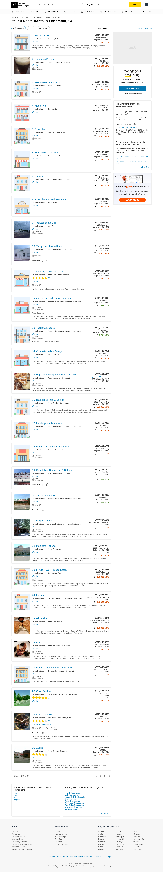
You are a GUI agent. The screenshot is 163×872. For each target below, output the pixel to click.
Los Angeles (120, 844)
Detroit (118, 831)
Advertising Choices (19, 842)
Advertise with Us (18, 837)
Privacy (52, 857)
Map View (20, 28)
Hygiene (17, 800)
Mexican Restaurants (55, 302)
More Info (51, 724)
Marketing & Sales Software (22, 849)
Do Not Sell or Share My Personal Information (74, 857)
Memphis (119, 849)
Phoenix (136, 847)
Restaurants (38, 17)
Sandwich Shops (59, 132)
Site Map (58, 839)
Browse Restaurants (62, 844)
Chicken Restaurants (61, 403)
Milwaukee (137, 834)
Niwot (16, 795)
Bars (49, 226)
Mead (16, 797)
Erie (15, 793)
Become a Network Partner (21, 844)
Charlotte (101, 842)
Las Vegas (120, 842)
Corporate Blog (17, 839)
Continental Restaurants (73, 598)
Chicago (101, 844)
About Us (15, 831)
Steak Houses (70, 799)
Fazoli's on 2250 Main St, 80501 (128, 128)
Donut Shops (70, 791)
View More (145, 167)
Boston (101, 839)
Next (108, 776)
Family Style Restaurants (67, 694)
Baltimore (102, 837)
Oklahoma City (139, 839)
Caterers (58, 39)
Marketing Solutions (19, 847)
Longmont (28, 17)
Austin (100, 834)
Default (105, 28)
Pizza (49, 62)
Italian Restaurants (39, 39)
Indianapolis (120, 837)
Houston (119, 834)
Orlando (136, 842)
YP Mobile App (60, 837)
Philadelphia (138, 844)
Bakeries (50, 39)
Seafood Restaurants (61, 751)
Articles (58, 831)
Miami (135, 831)
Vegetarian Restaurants (62, 378)
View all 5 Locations (101, 377)
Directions (43, 724)
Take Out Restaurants (61, 275)
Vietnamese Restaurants (56, 718)
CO (20, 17)
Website (35, 42)
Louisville (119, 847)
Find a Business (61, 834)
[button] (146, 4)
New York (137, 837)
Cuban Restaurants (72, 801)
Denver (101, 849)
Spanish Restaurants (73, 524)
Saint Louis (137, 849)
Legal (109, 857)
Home (13, 17)
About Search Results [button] (144, 28)
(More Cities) (114, 827)
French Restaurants (55, 598)
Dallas (100, 847)
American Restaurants (61, 62)
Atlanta (101, 831)
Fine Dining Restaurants (74, 805)
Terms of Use (100, 857)
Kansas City (120, 839)
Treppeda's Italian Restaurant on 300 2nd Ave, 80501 (132, 157)
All (32, 28)
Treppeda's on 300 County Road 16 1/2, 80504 (131, 162)
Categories (59, 842)
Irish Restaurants (71, 795)
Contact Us (15, 834)
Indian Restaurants (72, 809)
